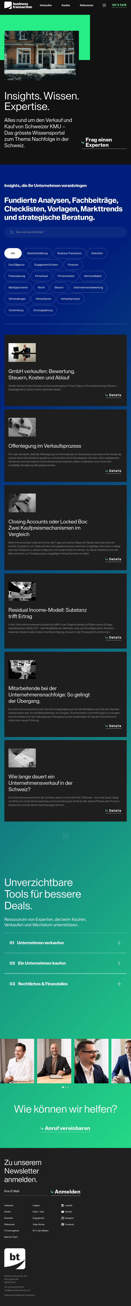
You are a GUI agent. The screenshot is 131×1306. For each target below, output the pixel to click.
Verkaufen (46, 5)
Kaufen (66, 5)
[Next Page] (65, 835)
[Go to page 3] (68, 1087)
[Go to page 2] (65, 1087)
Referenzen (86, 5)
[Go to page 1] (63, 1087)
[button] (104, 5)
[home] (18, 5)
